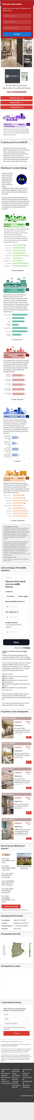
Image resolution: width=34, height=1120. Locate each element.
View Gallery (27, 60)
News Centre (5, 1077)
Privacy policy (5, 1083)
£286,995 (18, 773)
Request (16, 928)
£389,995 (18, 722)
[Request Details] (16, 100)
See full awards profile (11, 906)
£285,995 (18, 798)
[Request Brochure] (16, 96)
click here (9, 560)
